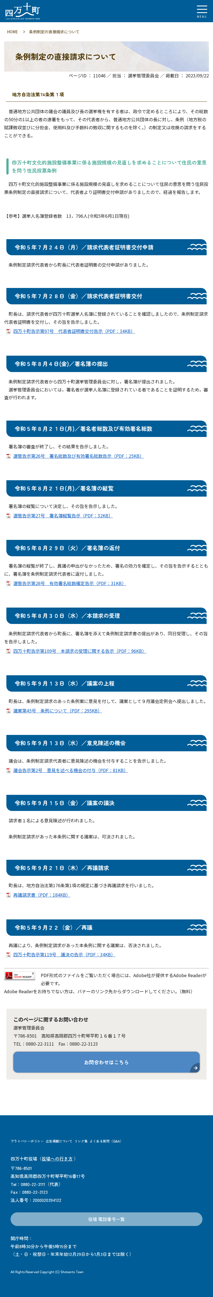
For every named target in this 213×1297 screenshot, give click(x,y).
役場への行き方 (57, 1158)
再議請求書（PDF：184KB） (41, 894)
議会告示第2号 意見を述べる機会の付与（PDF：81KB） (70, 770)
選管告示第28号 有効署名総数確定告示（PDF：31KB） (69, 583)
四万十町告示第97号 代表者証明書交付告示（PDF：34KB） (74, 331)
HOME (12, 31)
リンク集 (81, 1141)
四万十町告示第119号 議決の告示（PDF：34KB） (64, 954)
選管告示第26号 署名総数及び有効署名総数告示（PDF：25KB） (78, 455)
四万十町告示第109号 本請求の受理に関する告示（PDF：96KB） (79, 651)
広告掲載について (59, 1141)
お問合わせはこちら (106, 1062)
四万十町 (34, 11)
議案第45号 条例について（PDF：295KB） (57, 710)
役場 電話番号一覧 (106, 1219)
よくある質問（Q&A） (106, 1141)
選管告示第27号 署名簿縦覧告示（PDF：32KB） (63, 515)
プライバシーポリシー (27, 1141)
